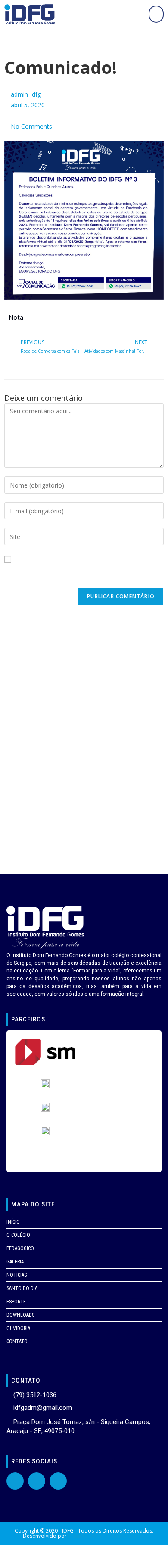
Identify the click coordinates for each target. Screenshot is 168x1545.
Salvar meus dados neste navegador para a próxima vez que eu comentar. (82, 575)
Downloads (20, 1315)
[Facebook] (15, 1481)
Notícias (16, 1275)
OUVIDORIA (18, 1328)
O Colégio (18, 1235)
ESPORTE (16, 1302)
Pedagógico (20, 1248)
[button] (156, 14)
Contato (17, 1342)
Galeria (15, 1262)
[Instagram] (58, 1481)
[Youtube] (36, 1481)
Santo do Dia (21, 1288)
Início (13, 1222)
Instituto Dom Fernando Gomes (106, 1535)
